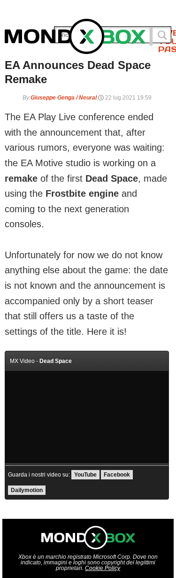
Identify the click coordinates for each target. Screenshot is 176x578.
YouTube (85, 474)
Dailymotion (27, 490)
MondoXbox (79, 36)
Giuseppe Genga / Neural (64, 97)
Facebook (117, 474)
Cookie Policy (102, 568)
